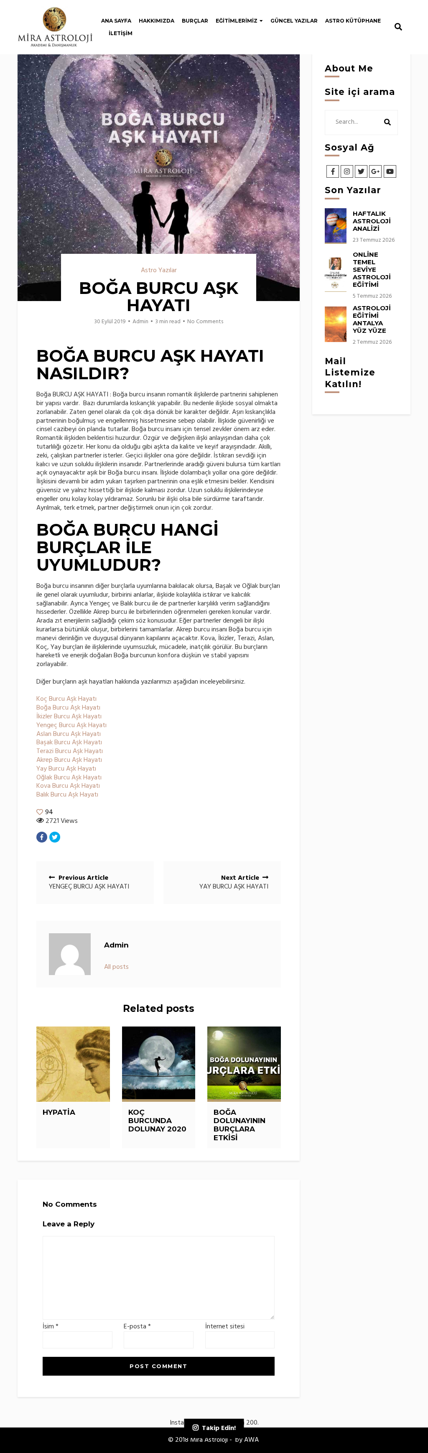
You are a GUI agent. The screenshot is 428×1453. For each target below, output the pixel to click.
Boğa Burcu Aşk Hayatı (68, 707)
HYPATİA (59, 1112)
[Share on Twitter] (54, 837)
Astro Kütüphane (353, 21)
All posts (116, 967)
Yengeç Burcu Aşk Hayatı (71, 725)
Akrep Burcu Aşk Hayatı (69, 760)
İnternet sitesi (225, 1327)
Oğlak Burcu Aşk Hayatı (69, 777)
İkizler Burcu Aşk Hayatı (69, 716)
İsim (51, 1327)
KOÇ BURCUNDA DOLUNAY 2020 (157, 1121)
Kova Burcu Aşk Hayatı (68, 786)
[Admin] (70, 954)
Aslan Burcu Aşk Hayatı (68, 734)
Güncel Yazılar (294, 21)
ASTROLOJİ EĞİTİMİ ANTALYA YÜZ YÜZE (372, 319)
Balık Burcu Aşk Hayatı (67, 794)
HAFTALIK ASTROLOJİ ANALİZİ (372, 220)
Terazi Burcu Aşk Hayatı (69, 751)
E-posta (137, 1327)
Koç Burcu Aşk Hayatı (66, 699)
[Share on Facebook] (41, 837)
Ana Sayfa (116, 21)
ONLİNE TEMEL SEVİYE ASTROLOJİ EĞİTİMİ (372, 269)
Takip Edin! (219, 1428)
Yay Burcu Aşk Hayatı (66, 769)
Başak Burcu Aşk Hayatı (69, 742)
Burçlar (195, 21)
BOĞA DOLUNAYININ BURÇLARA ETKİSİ (239, 1125)
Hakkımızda (156, 21)
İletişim (120, 33)
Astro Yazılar (159, 270)
